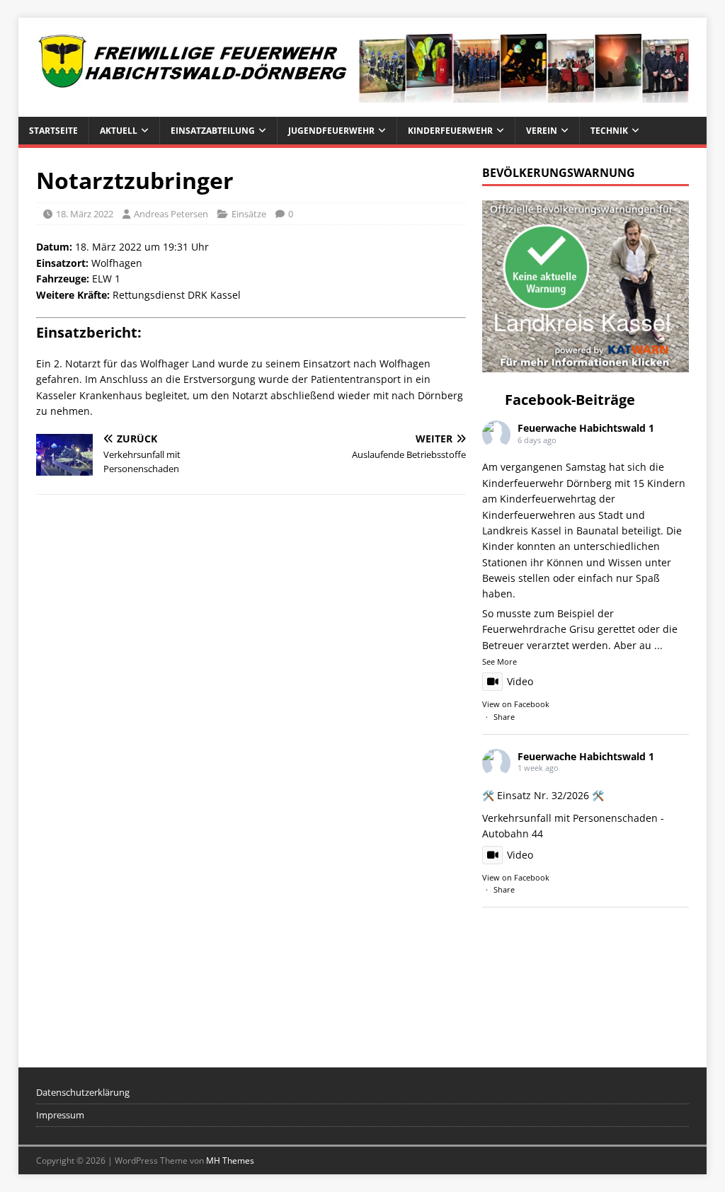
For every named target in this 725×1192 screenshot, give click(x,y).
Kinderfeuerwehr (450, 131)
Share (504, 716)
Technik (609, 131)
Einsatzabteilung (213, 131)
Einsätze (249, 213)
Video (520, 681)
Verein (541, 131)
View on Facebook (515, 704)
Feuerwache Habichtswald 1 (586, 428)
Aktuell (118, 131)
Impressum (60, 1114)
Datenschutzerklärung (83, 1092)
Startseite (53, 131)
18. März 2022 (84, 213)
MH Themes (230, 1160)
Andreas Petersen (171, 213)
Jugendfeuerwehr (331, 131)
